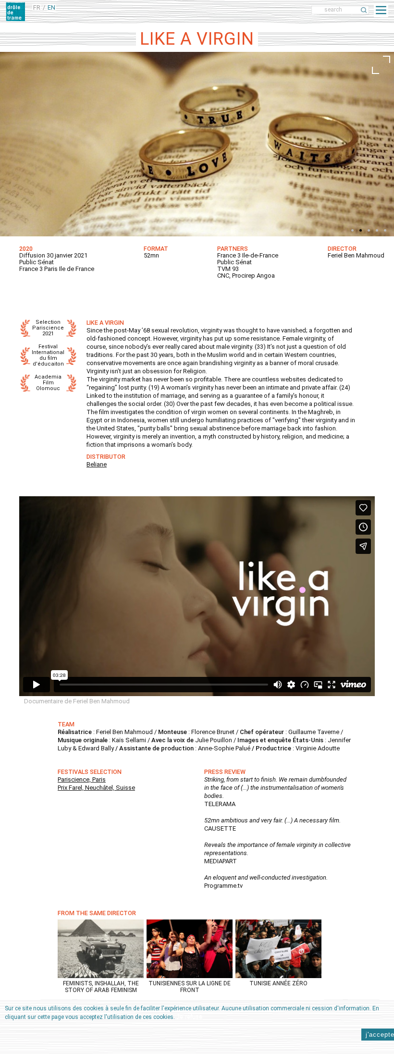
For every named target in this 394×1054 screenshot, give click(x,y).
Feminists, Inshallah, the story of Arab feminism (101, 986)
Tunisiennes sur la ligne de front (189, 986)
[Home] (15, 11)
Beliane (96, 464)
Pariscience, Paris (82, 779)
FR (36, 7)
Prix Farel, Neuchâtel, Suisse (96, 787)
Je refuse (189, 1016)
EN (51, 7)
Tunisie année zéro (278, 983)
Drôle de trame (87, 10)
